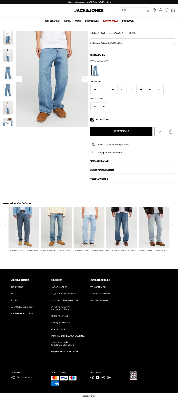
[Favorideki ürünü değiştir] (159, 131)
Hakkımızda (17, 287)
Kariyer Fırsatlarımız (22, 313)
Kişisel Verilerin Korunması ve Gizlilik (62, 343)
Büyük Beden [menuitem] (92, 21)
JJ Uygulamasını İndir (22, 307)
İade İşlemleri (58, 329)
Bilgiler (56, 280)
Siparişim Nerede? (60, 322)
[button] (94, 89)
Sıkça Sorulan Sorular (63, 293)
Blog (14, 293)
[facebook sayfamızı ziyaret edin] (92, 378)
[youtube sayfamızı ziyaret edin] (97, 378)
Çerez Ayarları (89, 396)
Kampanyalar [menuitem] (110, 21)
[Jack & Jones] (89, 11)
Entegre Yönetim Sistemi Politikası (60, 308)
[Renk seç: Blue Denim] (95, 70)
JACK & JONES (20, 280)
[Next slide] (172, 225)
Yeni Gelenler (98, 287)
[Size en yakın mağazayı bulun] (154, 11)
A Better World (99, 300)
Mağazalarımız (59, 287)
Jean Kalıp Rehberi (100, 293)
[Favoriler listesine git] (166, 11)
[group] (24, 231)
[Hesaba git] (160, 10)
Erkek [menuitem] (67, 21)
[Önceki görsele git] (8, 33)
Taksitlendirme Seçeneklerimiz (67, 336)
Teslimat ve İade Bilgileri (64, 300)
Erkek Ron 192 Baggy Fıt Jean (113, 33)
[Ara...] (147, 10)
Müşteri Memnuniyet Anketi (65, 351)
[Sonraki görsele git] (8, 123)
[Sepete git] (173, 10)
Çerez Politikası (59, 316)
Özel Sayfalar (100, 280)
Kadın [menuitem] (78, 21)
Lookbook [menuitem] (128, 21)
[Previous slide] (5, 225)
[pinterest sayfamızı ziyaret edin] (109, 378)
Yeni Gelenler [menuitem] (52, 21)
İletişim (15, 300)
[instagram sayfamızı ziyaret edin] (103, 378)
